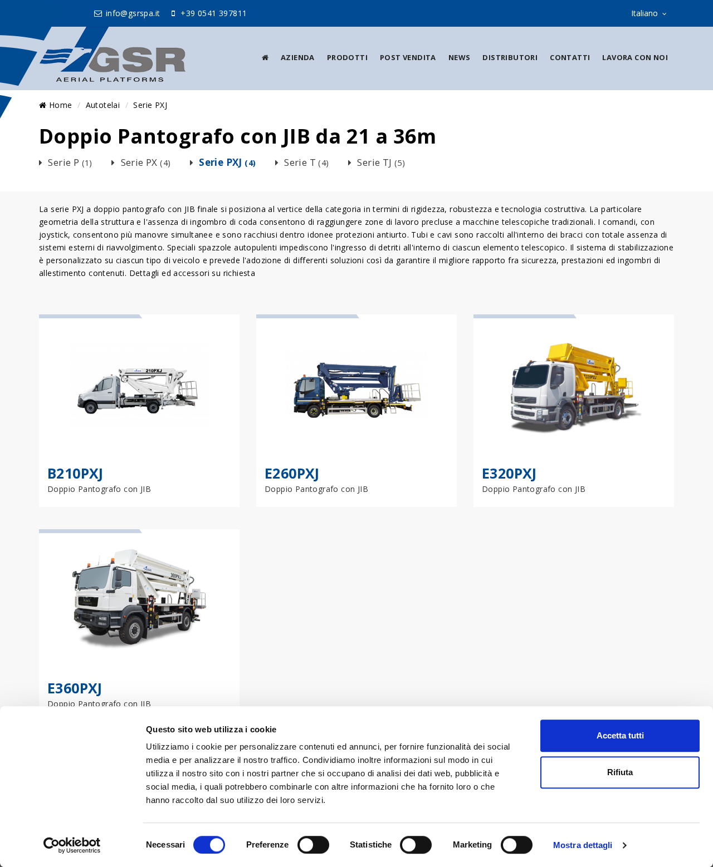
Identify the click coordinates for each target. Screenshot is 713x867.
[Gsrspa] (112, 54)
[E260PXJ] (356, 384)
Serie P (70, 162)
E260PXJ (292, 473)
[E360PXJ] (139, 599)
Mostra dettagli (583, 845)
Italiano (644, 13)
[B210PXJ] (139, 384)
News (459, 57)
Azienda (298, 57)
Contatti (570, 57)
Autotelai (103, 105)
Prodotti (347, 57)
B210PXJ (75, 473)
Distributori (510, 57)
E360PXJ (74, 687)
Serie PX (145, 162)
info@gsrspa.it (132, 13)
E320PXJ (509, 473)
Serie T (306, 162)
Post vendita (408, 57)
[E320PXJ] (574, 384)
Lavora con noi (635, 57)
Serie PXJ (150, 105)
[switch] (313, 845)
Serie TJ (381, 162)
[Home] (265, 57)
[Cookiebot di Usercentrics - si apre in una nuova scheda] (72, 845)
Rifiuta (620, 772)
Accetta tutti (620, 735)
